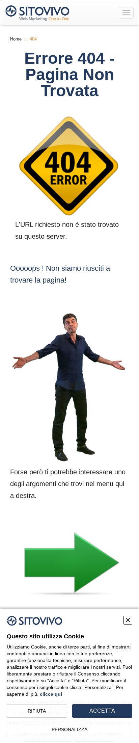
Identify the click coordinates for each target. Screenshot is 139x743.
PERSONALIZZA (69, 729)
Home (16, 39)
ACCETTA (102, 711)
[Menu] (126, 13)
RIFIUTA (37, 711)
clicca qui (51, 694)
